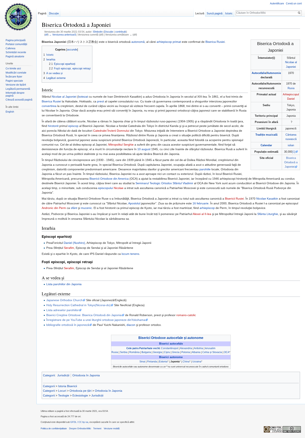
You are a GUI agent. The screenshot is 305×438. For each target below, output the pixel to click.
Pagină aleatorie (15, 56)
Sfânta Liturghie (267, 214)
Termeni (97, 428)
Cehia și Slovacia (212, 352)
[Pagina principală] (18, 16)
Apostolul (134, 203)
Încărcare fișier (14, 76)
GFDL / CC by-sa (79, 422)
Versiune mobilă (112, 428)
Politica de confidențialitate (54, 428)
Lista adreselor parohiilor (62, 310)
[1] (293, 151)
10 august (143, 149)
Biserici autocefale (171, 343)
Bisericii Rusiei (234, 198)
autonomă (138, 41)
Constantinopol (169, 348)
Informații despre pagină (15, 94)
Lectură (199, 13)
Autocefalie (259, 73)
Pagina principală (16, 40)
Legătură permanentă (18, 88)
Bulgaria (146, 352)
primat (177, 41)
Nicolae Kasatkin (267, 198)
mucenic (86, 208)
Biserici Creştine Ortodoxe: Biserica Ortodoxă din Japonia (84, 315)
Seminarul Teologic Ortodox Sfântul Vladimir (164, 183)
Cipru (167, 352)
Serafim (69, 247)
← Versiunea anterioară (62, 34)
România (134, 352)
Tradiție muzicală (266, 134)
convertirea (49, 106)
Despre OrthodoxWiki (80, 428)
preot (100, 101)
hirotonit (53, 126)
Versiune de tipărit (16, 84)
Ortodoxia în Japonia (86, 375)
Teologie (63, 395)
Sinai (142, 361)
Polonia (185, 352)
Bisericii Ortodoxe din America (109, 178)
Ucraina (196, 361)
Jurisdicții (63, 375)
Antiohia (198, 348)
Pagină (42, 13)
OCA (226, 352)
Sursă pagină (214, 13)
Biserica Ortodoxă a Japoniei (291, 162)
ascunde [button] (72, 49)
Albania (196, 352)
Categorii (49, 375)
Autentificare (277, 3)
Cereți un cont (294, 3)
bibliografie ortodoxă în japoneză (67, 324)
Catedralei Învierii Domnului (111, 130)
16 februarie (201, 203)
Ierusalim (210, 348)
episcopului (105, 188)
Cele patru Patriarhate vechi (143, 348)
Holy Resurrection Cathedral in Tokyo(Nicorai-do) (78, 305)
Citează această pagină (19, 99)
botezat (83, 96)
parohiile (205, 169)
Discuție (108, 31)
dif (46, 34)
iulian (291, 145)
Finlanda (152, 361)
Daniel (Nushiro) (74, 242)
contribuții (120, 31)
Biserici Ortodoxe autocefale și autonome (170, 338)
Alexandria (186, 348)
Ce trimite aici (13, 68)
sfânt (74, 208)
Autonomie (274, 73)
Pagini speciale (14, 80)
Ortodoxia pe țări (81, 390)
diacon (131, 324)
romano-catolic (186, 315)
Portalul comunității (16, 44)
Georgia (157, 352)
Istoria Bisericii (67, 386)
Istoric (229, 13)
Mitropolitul (115, 144)
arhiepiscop (164, 41)
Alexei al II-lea (202, 214)
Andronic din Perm (54, 208)
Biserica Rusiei (215, 41)
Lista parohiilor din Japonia (64, 284)
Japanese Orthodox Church (64, 300)
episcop (73, 126)
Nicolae (118, 188)
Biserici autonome (171, 357)
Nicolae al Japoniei (64, 96)
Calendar (266, 145)
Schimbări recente (16, 52)
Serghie (128, 144)
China (186, 361)
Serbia (123, 352)
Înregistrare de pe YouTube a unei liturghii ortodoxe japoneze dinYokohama (95, 319)
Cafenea (10, 48)
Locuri (62, 390)
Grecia (175, 352)
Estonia (163, 361)
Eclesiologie (80, 395)
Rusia (291, 88)
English (10, 111)
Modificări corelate (16, 72)
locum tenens (130, 253)
